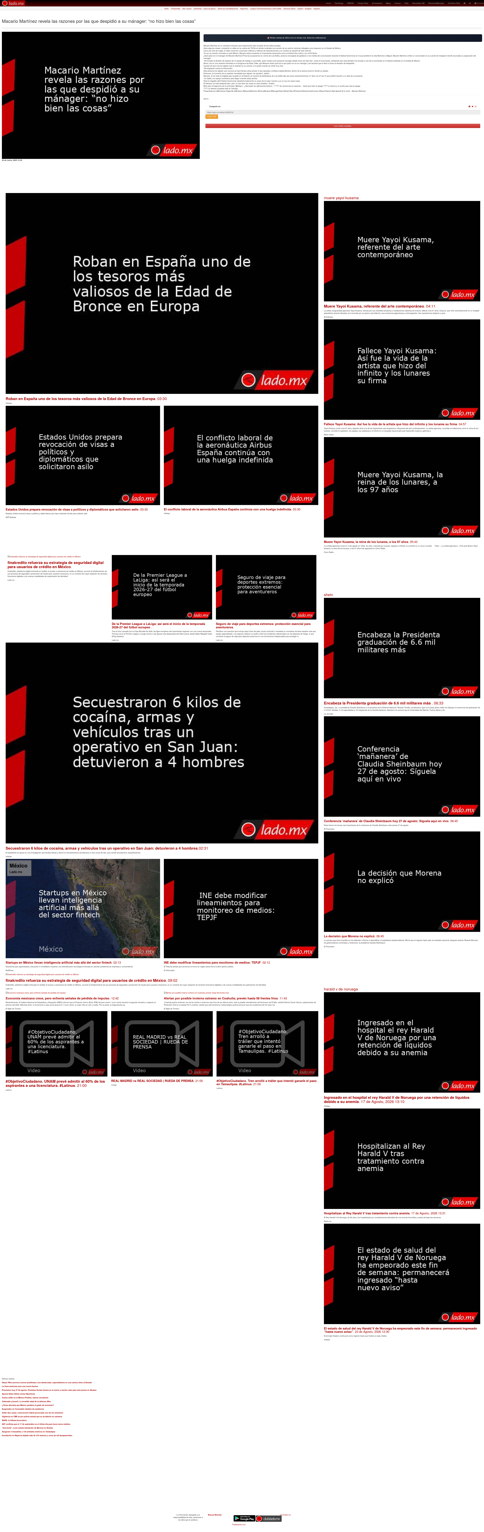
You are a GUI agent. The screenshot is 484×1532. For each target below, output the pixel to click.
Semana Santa (289, 8)
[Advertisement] (81, 537)
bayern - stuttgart (304, 8)
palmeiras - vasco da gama (205, 8)
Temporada (175, 8)
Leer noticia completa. (343, 126)
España (317, 8)
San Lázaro (187, 8)
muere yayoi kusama (341, 197)
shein (166, 8)
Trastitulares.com (239, 1524)
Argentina (244, 8)
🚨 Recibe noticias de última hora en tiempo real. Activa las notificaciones (296, 38)
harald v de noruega (341, 989)
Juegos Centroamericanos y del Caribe (265, 8)
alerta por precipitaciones (228, 8)
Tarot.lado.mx (285, 1514)
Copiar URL (211, 116)
